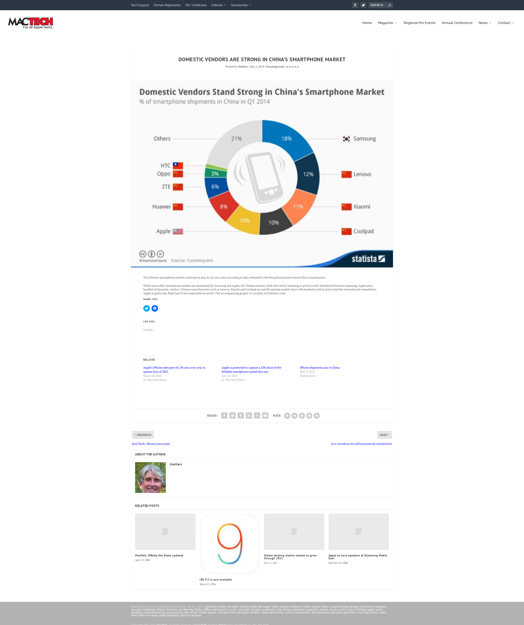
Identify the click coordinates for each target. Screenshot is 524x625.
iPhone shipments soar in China (320, 367)
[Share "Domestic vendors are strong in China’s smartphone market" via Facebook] (224, 415)
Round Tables (320, 606)
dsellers (243, 66)
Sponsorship (239, 5)
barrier (334, 609)
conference (268, 609)
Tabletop (360, 609)
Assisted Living (339, 606)
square (371, 609)
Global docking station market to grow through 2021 (290, 557)
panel (379, 609)
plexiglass (137, 612)
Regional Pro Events (420, 23)
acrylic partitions (367, 612)
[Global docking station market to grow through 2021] (294, 532)
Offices (208, 609)
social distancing (154, 612)
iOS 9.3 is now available (216, 579)
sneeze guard (174, 612)
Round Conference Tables (296, 606)
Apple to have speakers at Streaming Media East (358, 557)
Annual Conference (457, 23)
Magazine (385, 23)
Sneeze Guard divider (298, 612)
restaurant (298, 609)
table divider (190, 612)
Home (367, 23)
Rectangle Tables (269, 606)
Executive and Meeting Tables (184, 609)
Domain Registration (167, 5)
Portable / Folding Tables (242, 606)
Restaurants (220, 609)
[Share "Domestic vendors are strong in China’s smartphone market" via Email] (265, 415)
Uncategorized (275, 66)
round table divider (272, 612)
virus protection (226, 612)
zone (351, 609)
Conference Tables (215, 606)
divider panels (207, 612)
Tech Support (140, 5)
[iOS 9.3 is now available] (230, 544)
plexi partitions (321, 612)
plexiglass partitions (343, 612)
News (483, 23)
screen (343, 609)
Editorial (216, 5)
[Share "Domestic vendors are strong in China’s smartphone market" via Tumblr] (241, 415)
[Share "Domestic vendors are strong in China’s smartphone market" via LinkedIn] (249, 415)
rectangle (244, 609)
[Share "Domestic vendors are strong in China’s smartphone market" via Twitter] (232, 415)
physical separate (191, 615)
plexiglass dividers (248, 612)
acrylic (233, 609)
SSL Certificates (196, 5)
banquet (256, 609)
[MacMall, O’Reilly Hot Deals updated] (165, 532)
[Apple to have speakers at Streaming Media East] (359, 532)
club (279, 609)
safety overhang (148, 615)
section (324, 609)
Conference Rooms (154, 609)
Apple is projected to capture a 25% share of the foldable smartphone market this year (251, 370)
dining (286, 609)
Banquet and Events (361, 606)
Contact (504, 23)
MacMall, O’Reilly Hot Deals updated (159, 555)
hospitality (312, 609)
